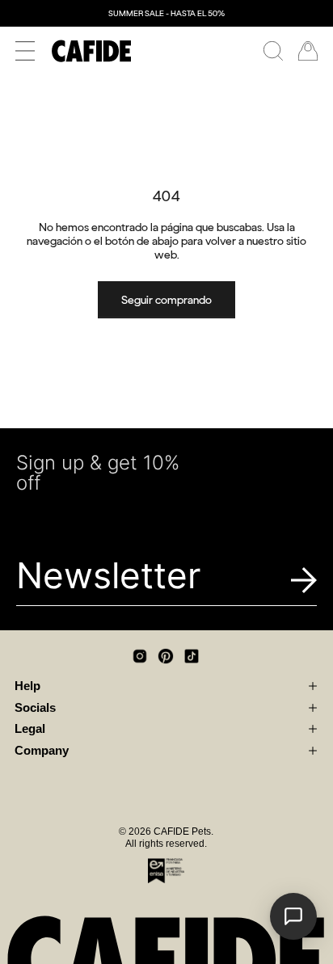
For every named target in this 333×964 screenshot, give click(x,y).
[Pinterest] (166, 656)
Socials (35, 707)
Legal (30, 728)
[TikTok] (191, 656)
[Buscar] (273, 51)
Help (27, 686)
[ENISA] (166, 870)
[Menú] (25, 51)
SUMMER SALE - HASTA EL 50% (166, 13)
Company (42, 750)
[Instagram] (140, 656)
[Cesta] (308, 51)
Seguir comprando (166, 300)
